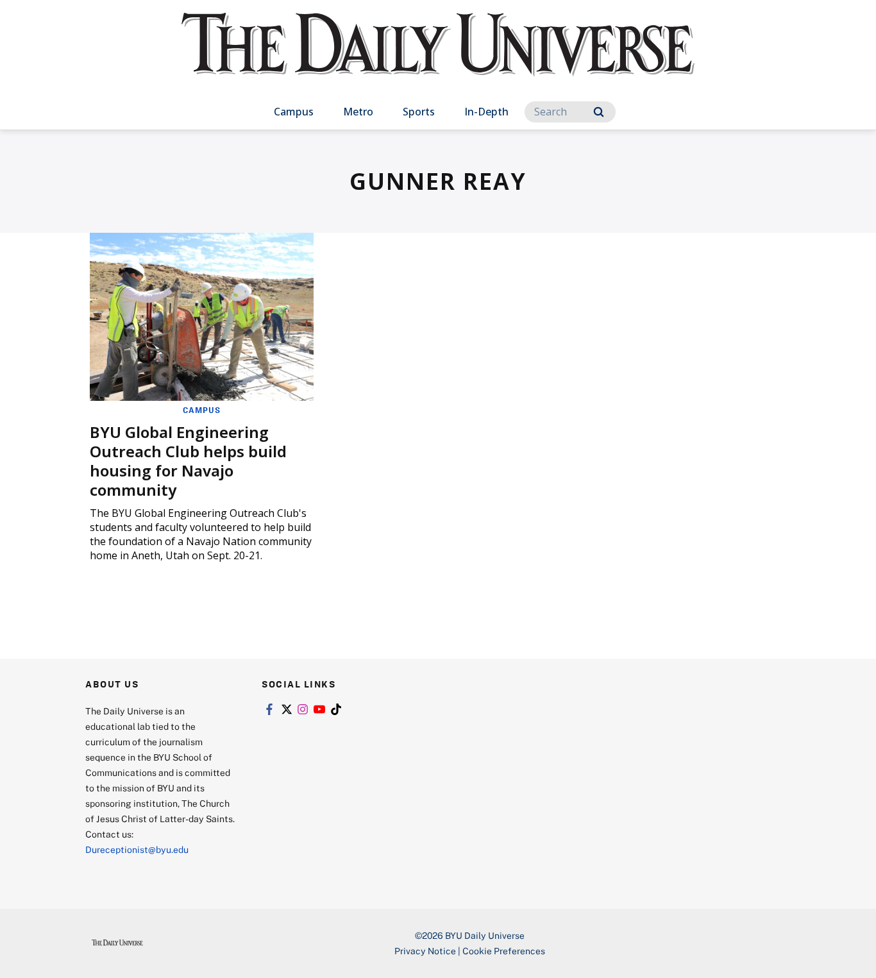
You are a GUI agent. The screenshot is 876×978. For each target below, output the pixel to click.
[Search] (598, 112)
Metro (358, 112)
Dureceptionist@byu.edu (137, 849)
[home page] (438, 57)
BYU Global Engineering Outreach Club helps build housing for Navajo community (188, 460)
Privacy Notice (425, 950)
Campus (294, 112)
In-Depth (486, 112)
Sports (419, 112)
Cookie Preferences (503, 950)
